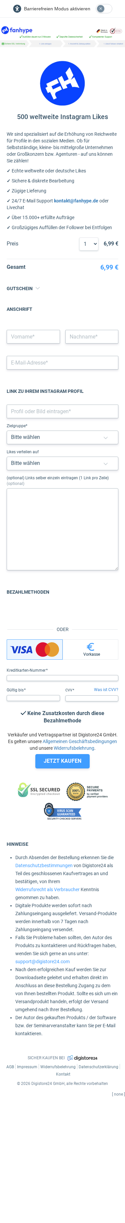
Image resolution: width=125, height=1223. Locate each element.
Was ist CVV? (106, 689)
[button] (105, 437)
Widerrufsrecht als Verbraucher (47, 889)
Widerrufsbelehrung (74, 748)
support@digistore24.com (42, 961)
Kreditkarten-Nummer (27, 670)
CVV (69, 690)
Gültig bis (16, 690)
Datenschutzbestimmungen (44, 865)
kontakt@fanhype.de (76, 200)
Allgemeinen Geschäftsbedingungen (80, 741)
